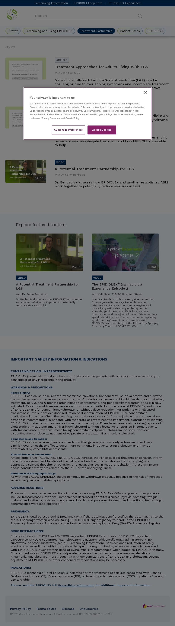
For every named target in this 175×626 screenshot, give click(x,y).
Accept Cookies (102, 129)
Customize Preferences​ (68, 129)
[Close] (145, 92)
